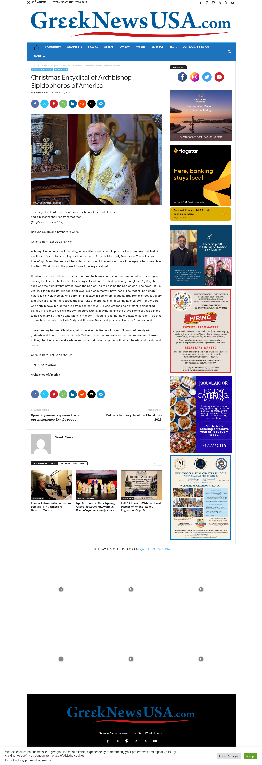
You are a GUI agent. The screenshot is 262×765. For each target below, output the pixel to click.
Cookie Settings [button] (228, 756)
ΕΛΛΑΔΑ (93, 47)
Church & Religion (49, 65)
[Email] (91, 104)
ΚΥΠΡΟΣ (125, 47)
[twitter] (207, 77)
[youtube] (219, 77)
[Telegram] (101, 104)
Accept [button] (250, 756)
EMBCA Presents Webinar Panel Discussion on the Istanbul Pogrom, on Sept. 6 (141, 506)
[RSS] (219, 3)
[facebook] (182, 77)
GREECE (108, 47)
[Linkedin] (73, 104)
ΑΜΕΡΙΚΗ (157, 47)
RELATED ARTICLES (44, 463)
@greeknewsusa (155, 549)
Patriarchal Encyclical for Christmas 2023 (134, 417)
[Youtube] (232, 3)
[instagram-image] (61, 589)
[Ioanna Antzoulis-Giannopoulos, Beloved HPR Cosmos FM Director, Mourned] (51, 485)
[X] (226, 3)
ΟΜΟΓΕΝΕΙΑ (74, 47)
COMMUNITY (53, 47)
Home (34, 65)
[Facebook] (200, 3)
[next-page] (160, 463)
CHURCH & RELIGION (196, 47)
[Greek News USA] (131, 24)
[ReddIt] (82, 104)
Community (61, 69)
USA (171, 47)
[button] (229, 52)
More (37, 56)
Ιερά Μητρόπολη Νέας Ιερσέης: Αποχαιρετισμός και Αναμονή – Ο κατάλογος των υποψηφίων (96, 506)
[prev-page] (155, 463)
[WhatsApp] (63, 104)
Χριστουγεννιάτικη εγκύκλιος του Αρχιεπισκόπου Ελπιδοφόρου (57, 417)
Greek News (41, 92)
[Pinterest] (54, 104)
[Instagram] (207, 3)
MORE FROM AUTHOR (73, 463)
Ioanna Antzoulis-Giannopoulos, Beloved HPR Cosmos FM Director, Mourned (51, 506)
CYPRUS (140, 47)
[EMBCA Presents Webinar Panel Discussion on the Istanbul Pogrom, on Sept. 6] (141, 485)
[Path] (213, 3)
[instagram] (194, 77)
